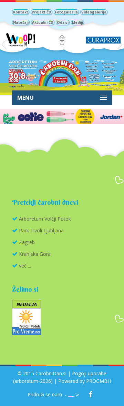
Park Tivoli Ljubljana (41, 230)
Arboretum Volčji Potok (45, 218)
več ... (25, 265)
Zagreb (27, 242)
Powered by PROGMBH (84, 381)
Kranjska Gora (35, 254)
